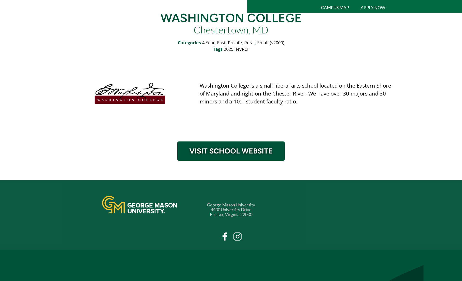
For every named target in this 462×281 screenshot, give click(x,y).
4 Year (208, 42)
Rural (249, 42)
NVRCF (242, 49)
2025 (228, 49)
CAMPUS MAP (335, 7)
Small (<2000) (270, 42)
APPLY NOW (373, 7)
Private (235, 42)
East (221, 42)
